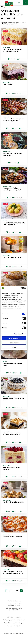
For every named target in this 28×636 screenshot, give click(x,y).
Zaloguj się (17, 626)
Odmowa (14, 347)
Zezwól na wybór (14, 342)
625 (17, 590)
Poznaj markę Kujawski (14, 601)
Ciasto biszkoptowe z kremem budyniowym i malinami (12, 50)
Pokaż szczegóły (18, 333)
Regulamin (18, 617)
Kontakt (10, 626)
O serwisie (10, 617)
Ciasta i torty (6, 47)
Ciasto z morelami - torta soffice (13, 537)
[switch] (24, 318)
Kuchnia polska (7, 220)
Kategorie (21, 623)
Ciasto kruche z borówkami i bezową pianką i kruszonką (12, 433)
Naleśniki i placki (7, 186)
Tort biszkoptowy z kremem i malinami (12, 468)
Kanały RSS (7, 623)
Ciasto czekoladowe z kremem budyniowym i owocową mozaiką (13, 572)
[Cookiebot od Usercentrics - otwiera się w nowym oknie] (20, 288)
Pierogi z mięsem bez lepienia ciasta (12, 364)
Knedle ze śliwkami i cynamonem (13, 502)
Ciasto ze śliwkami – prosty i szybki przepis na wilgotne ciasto (14, 120)
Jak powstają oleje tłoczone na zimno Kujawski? (14, 608)
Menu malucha (6, 151)
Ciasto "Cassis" (7, 84)
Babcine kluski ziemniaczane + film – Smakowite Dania (14, 223)
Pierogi (5, 361)
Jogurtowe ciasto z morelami (12, 257)
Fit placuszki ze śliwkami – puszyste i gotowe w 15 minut (12, 189)
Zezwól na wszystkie (14, 338)
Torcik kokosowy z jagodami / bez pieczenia (13, 399)
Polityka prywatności (9, 620)
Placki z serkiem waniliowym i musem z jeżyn (12, 154)
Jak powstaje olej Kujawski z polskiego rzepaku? (14, 604)
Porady (14, 623)
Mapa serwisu (21, 620)
